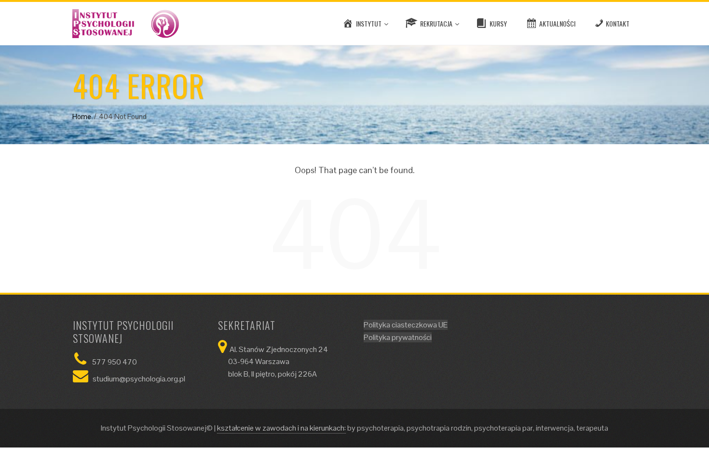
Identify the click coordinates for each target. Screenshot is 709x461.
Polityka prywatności (398, 337)
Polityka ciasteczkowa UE (406, 325)
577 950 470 (114, 362)
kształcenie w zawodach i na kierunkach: (281, 428)
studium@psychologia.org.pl (139, 379)
